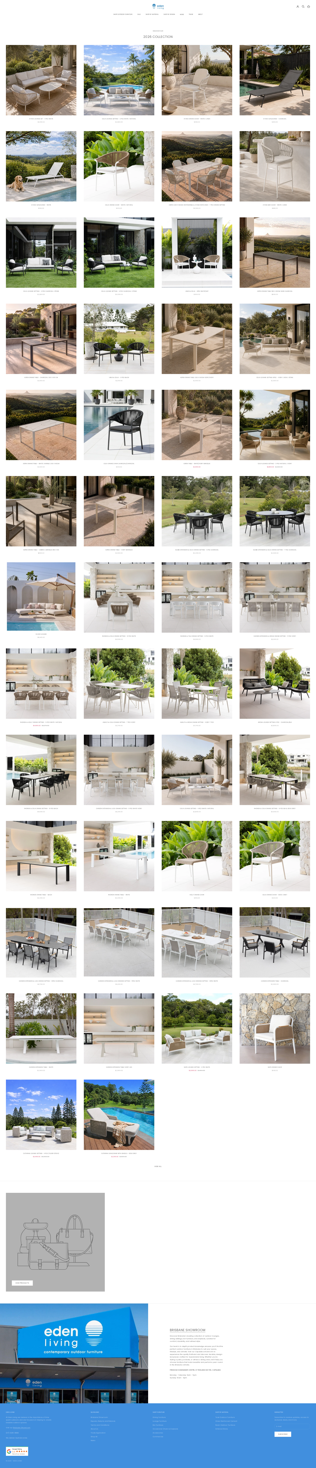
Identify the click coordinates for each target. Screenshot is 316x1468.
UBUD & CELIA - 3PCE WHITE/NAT (196, 291)
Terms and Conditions (100, 1425)
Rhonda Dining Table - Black (41, 895)
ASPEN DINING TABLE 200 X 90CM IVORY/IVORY (197, 377)
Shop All (94, 1436)
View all (158, 1166)
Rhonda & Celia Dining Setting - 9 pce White (119, 636)
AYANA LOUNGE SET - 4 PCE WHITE (41, 119)
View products (22, 1283)
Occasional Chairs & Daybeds (165, 1429)
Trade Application (98, 1433)
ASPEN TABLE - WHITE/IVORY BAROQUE (197, 464)
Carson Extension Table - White (41, 1067)
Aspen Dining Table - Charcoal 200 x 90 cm (41, 377)
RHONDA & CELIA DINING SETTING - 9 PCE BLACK (41, 808)
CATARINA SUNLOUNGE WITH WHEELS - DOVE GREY (119, 1153)
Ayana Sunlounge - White (41, 205)
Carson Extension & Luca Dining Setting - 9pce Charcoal (41, 981)
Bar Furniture (158, 1425)
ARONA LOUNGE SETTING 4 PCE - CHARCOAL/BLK (275, 722)
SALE (139, 14)
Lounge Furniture (160, 1421)
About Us (94, 1429)
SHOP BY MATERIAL (152, 14)
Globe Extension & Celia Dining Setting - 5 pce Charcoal (197, 550)
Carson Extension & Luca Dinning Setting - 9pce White (197, 981)
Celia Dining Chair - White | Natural (119, 205)
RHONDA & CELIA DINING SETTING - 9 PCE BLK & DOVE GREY (275, 808)
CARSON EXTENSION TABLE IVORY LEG (119, 1067)
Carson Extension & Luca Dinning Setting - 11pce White (119, 981)
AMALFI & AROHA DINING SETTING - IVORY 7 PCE (197, 722)
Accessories (158, 1433)
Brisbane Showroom (187, 1330)
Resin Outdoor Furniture (225, 1425)
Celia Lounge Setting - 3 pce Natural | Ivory (275, 464)
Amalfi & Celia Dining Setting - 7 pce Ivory (119, 722)
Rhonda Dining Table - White (119, 895)
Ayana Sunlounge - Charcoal (274, 119)
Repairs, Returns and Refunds (103, 1421)
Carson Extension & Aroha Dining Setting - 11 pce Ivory (275, 636)
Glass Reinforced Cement (226, 1421)
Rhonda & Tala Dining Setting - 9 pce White (197, 636)
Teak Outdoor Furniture (225, 1417)
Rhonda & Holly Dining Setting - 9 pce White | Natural (41, 722)
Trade (191, 14)
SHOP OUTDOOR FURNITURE (123, 14)
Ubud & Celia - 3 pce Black (119, 377)
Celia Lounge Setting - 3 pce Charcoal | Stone (41, 291)
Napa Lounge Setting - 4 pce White (197, 1067)
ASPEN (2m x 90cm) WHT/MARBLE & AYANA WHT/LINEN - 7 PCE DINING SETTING (197, 205)
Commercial (158, 1436)
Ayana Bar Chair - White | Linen (275, 205)
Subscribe (283, 1434)
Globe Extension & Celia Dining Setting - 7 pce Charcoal (274, 550)
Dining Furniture (159, 1417)
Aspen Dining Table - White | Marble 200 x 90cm (41, 464)
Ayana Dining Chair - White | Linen (197, 119)
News (182, 14)
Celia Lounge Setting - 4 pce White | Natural (197, 808)
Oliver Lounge (41, 634)
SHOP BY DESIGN (169, 14)
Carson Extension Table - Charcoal (275, 981)
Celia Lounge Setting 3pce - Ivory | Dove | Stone (275, 377)
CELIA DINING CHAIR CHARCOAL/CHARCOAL (119, 464)
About (200, 14)
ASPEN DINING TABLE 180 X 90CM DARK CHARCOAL (274, 291)
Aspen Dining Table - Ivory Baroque (119, 550)
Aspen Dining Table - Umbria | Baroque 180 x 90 (41, 550)
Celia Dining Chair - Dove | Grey (275, 895)
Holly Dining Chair (197, 895)
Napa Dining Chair (275, 1067)
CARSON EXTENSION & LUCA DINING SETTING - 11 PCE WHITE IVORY (119, 808)
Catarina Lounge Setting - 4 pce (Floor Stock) (41, 1153)
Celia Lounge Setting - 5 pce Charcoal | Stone (119, 291)
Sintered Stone (221, 1429)
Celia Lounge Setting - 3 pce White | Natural (119, 119)
